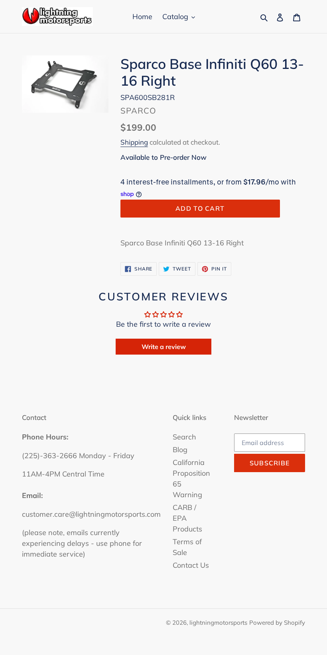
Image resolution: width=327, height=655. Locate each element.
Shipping (134, 142)
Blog (180, 449)
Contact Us (191, 565)
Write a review (164, 347)
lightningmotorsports (218, 622)
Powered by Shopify (277, 622)
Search (184, 436)
